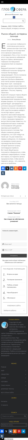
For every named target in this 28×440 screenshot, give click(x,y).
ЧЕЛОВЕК (4, 381)
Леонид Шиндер (16, 39)
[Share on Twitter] (7, 168)
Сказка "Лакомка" (14, 212)
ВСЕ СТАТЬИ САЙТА (15, 26)
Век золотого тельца (14, 204)
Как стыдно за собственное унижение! (14, 219)
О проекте (4, 405)
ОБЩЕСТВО (5, 374)
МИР (2, 370)
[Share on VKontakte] (12, 168)
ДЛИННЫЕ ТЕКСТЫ (7, 389)
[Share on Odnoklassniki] (16, 168)
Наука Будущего (12, 292)
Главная (4, 26)
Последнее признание (14, 279)
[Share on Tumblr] (3, 173)
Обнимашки (11, 298)
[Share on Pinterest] (20, 168)
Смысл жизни (5, 385)
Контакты (4, 401)
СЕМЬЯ (3, 378)
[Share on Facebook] (3, 168)
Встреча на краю (12, 274)
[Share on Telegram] (24, 168)
